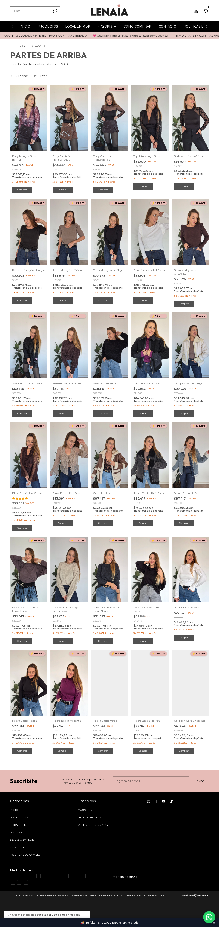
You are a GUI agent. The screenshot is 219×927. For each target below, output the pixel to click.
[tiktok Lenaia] (171, 801)
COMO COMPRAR (137, 26)
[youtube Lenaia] (163, 801)
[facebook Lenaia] (156, 801)
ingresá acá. (129, 895)
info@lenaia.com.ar (90, 817)
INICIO (25, 26)
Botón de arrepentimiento (153, 895)
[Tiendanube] (195, 896)
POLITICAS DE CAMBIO (25, 854)
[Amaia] (209, 917)
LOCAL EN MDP (77, 26)
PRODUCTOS (47, 26)
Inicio (13, 46)
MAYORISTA (107, 26)
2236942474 (86, 809)
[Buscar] (55, 10)
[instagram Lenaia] (148, 801)
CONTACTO (167, 26)
